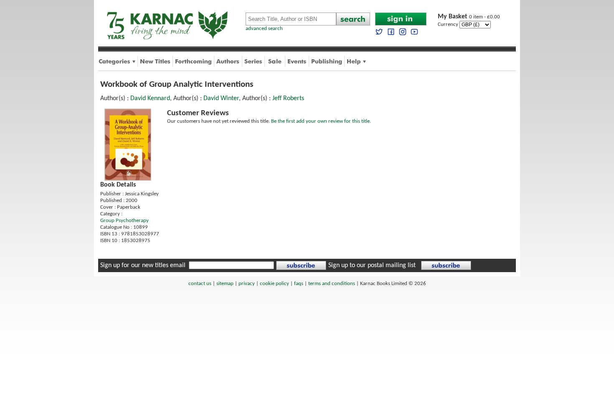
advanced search (264, 28)
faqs (298, 283)
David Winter (221, 98)
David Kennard (150, 98)
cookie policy (274, 283)
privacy (246, 283)
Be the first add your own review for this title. (321, 121)
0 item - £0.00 (469, 17)
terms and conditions (331, 283)
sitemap (224, 283)
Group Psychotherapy (124, 220)
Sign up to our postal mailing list (372, 265)
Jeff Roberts (288, 98)
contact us (199, 283)
